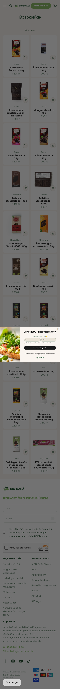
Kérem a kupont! (40, 348)
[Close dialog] (58, 329)
